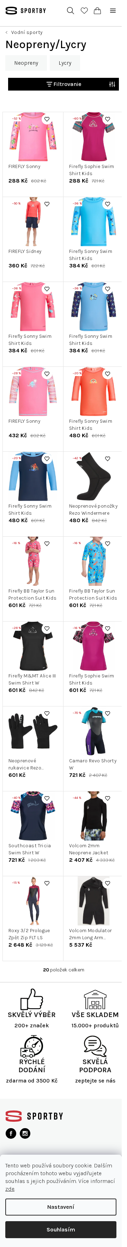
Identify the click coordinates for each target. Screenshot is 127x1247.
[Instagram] (25, 1133)
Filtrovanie (67, 84)
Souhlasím (61, 1229)
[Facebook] (11, 1133)
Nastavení (60, 1206)
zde (9, 1188)
